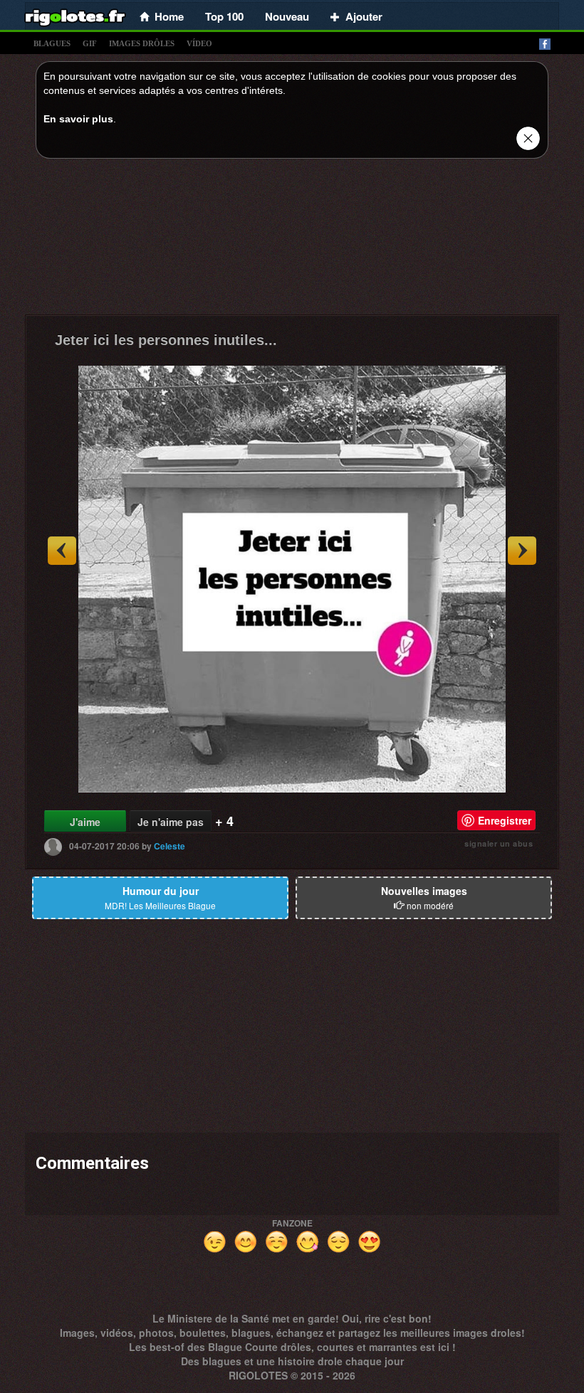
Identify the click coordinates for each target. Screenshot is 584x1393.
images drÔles (141, 43)
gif (90, 43)
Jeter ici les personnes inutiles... (166, 340)
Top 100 (224, 16)
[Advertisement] (292, 240)
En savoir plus (78, 119)
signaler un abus (498, 843)
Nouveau (287, 16)
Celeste (169, 845)
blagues (52, 43)
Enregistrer (504, 820)
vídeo (199, 43)
